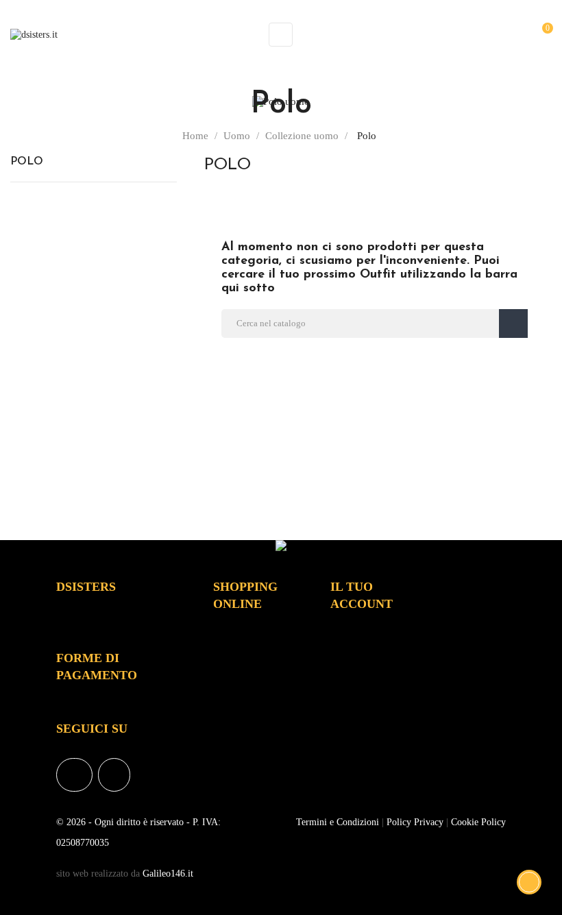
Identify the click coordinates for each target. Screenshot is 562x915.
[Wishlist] (518, 34)
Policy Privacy (415, 822)
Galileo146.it (168, 873)
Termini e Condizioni (337, 822)
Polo (26, 161)
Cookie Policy (478, 822)
